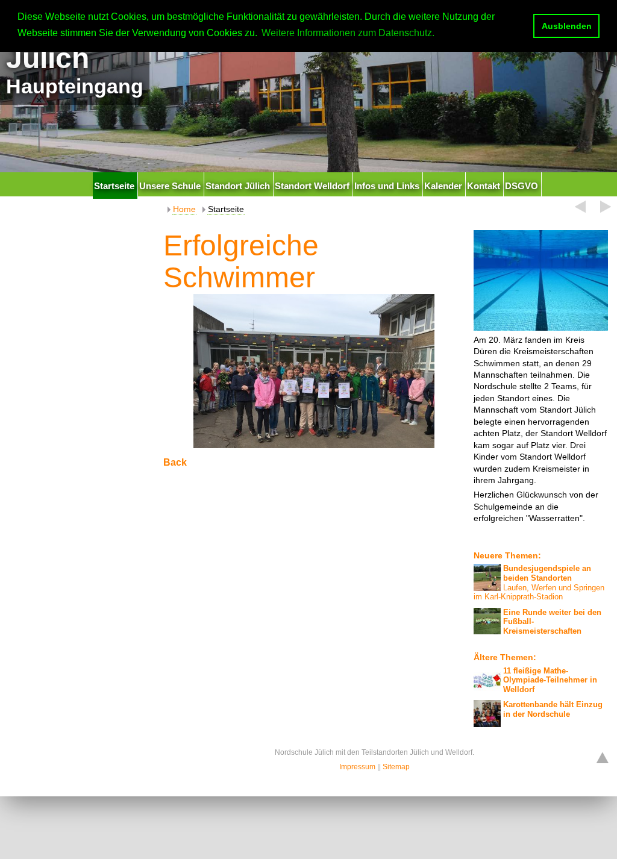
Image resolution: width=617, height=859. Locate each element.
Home (184, 209)
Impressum (357, 767)
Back (175, 462)
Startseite (226, 209)
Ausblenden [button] (567, 26)
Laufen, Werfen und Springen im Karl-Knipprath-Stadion (539, 582)
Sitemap (396, 767)
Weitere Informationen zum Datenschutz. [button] (348, 33)
